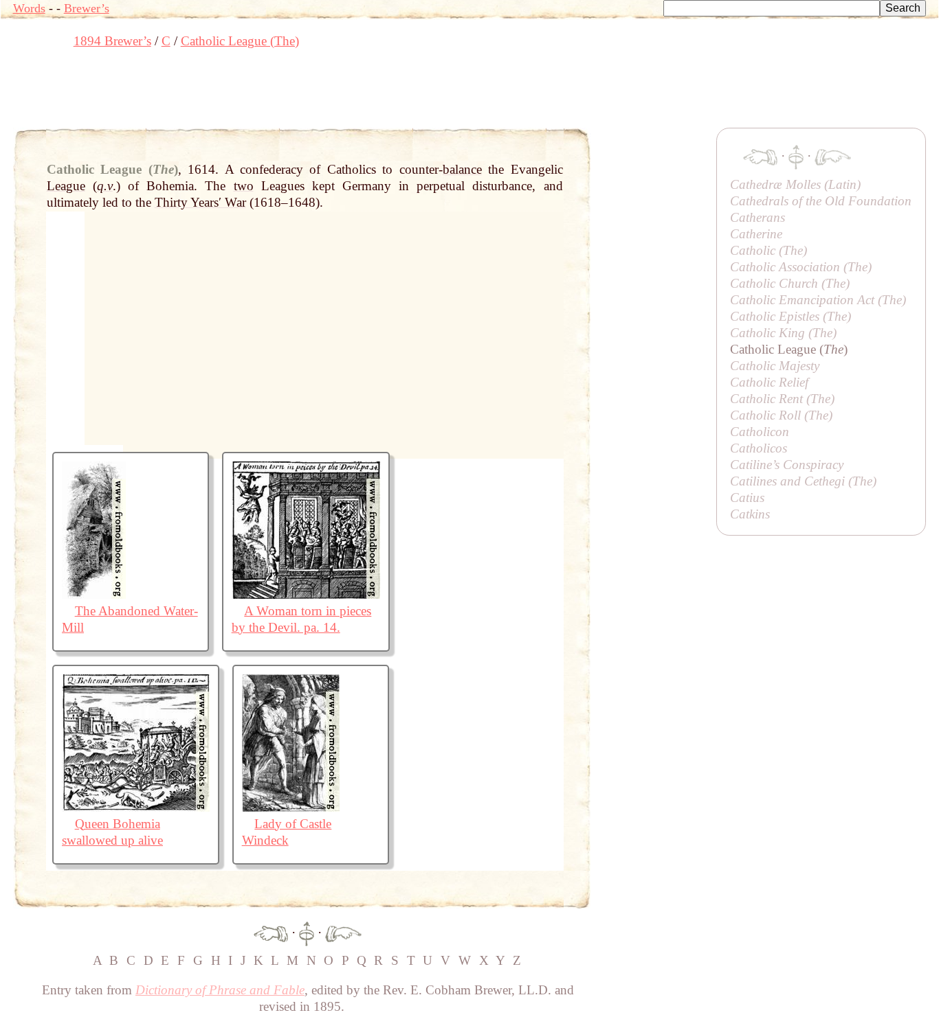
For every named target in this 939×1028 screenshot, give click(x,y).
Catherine (756, 234)
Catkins (750, 514)
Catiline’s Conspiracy (786, 464)
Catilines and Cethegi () (803, 481)
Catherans (757, 217)
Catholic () (768, 250)
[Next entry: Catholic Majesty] (343, 932)
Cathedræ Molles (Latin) (795, 184)
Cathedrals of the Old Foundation (821, 201)
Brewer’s (86, 8)
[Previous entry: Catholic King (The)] (271, 932)
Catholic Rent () (782, 398)
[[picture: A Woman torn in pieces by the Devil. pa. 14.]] (306, 594)
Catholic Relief (769, 382)
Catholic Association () (801, 267)
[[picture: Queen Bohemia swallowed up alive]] (136, 807)
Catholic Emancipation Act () (818, 300)
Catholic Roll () (781, 415)
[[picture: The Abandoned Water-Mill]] (94, 594)
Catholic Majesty (774, 365)
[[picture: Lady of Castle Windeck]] (291, 807)
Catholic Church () (790, 283)
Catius (747, 497)
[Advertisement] (263, 93)
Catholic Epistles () (790, 316)
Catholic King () (783, 332)
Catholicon (759, 431)
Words (29, 8)
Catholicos (758, 448)
